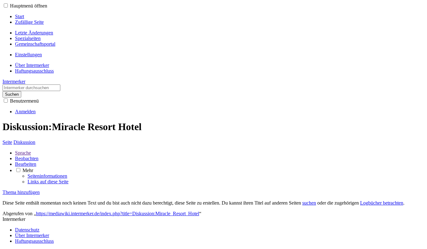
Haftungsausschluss (34, 241)
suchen (309, 203)
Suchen (12, 94)
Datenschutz (27, 229)
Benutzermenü (24, 101)
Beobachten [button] (26, 158)
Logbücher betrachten (381, 203)
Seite (7, 142)
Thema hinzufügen (21, 192)
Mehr (28, 170)
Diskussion (24, 142)
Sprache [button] (23, 152)
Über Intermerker (32, 235)
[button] (6, 5)
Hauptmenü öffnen (28, 5)
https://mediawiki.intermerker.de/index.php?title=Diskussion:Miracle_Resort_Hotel (117, 213)
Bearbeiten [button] (25, 164)
